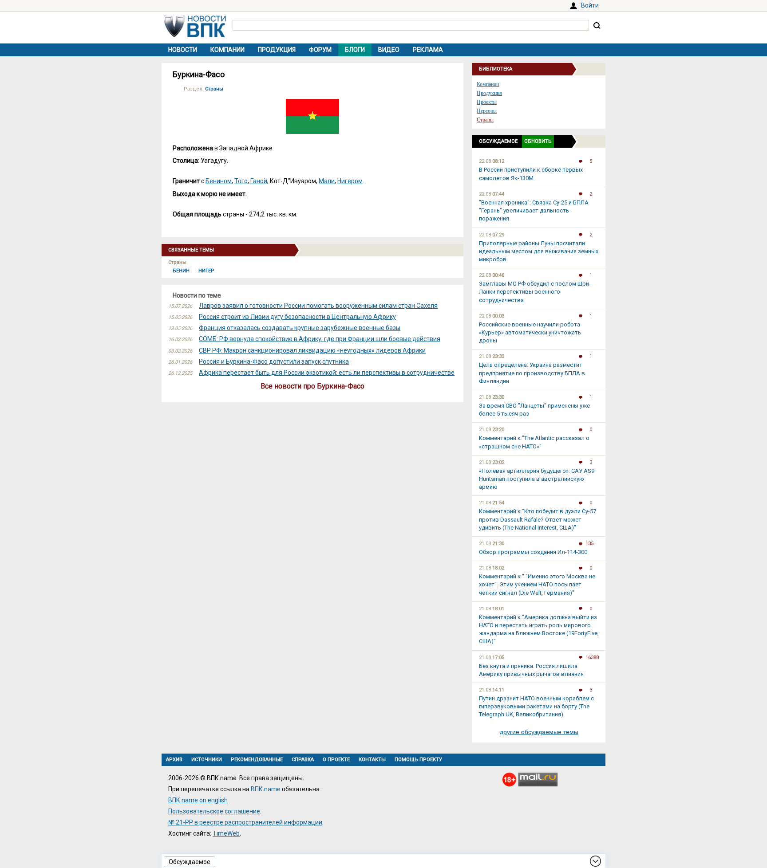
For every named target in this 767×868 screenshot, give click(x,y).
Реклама (428, 49)
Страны (214, 89)
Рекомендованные (257, 759)
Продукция (277, 49)
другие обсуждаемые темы (539, 731)
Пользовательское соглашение (214, 811)
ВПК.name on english (198, 800)
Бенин (181, 271)
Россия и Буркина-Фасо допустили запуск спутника (274, 361)
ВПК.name (266, 789)
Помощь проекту (418, 759)
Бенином (219, 181)
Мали (327, 181)
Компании (227, 49)
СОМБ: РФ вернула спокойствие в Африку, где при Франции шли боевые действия (319, 338)
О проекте (336, 759)
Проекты (487, 102)
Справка (303, 759)
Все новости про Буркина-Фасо (312, 386)
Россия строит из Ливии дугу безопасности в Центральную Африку (297, 316)
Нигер (206, 271)
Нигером (350, 181)
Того (241, 181)
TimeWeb (226, 833)
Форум (320, 49)
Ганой (258, 181)
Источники (206, 759)
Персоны (487, 111)
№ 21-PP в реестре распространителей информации (245, 822)
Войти (590, 5)
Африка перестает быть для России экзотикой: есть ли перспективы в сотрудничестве (327, 372)
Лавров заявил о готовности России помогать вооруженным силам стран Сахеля (318, 305)
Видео (388, 49)
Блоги (355, 49)
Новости (182, 49)
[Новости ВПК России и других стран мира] (195, 35)
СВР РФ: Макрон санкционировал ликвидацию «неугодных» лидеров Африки (312, 350)
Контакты (372, 759)
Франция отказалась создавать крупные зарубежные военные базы (299, 327)
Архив (174, 759)
